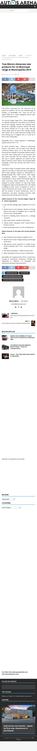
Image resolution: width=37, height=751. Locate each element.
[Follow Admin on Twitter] (20, 307)
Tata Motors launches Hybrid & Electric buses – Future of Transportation (20, 346)
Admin (17, 74)
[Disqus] (18, 386)
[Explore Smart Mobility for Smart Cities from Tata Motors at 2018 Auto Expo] (5, 338)
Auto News (12, 55)
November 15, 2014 (8, 74)
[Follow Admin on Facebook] (18, 307)
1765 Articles (24, 301)
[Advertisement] (18, 34)
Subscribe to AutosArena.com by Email (13, 459)
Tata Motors (24, 273)
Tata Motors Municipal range (12, 276)
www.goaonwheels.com (20, 672)
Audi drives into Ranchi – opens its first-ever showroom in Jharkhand (18, 728)
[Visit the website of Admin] (15, 307)
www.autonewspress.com (10, 674)
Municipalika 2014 (11, 273)
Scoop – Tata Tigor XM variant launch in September (22, 355)
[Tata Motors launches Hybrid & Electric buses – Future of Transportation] (5, 347)
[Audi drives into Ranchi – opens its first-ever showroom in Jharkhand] (18, 714)
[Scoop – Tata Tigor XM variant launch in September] (5, 356)
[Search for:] (18, 10)
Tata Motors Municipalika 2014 (12, 280)
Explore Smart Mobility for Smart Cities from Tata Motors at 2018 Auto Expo (22, 337)
